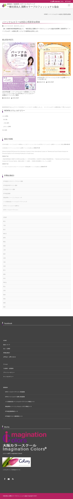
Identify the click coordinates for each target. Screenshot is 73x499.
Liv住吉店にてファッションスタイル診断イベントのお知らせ (17, 148)
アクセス (68, 1)
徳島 (4, 274)
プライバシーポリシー (9, 372)
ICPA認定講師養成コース (11, 411)
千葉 (4, 225)
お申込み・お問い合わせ (9, 357)
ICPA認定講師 (6, 193)
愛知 (4, 241)
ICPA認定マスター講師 (9, 189)
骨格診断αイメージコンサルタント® (12, 197)
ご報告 (5, 123)
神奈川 (5, 233)
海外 (4, 307)
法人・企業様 (6, 348)
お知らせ (22, 26)
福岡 (4, 302)
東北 (4, 221)
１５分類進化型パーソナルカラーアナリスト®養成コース (20, 401)
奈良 (4, 278)
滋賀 (4, 245)
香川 (4, 270)
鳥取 (4, 298)
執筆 (4, 119)
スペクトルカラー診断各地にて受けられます (57, 107)
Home (46, 14)
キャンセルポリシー (8, 376)
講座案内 (5, 387)
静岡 (4, 237)
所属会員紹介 (6, 352)
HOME (5, 340)
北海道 (5, 217)
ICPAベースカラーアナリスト (10, 209)
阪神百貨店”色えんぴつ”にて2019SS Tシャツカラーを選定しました (22, 107)
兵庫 (4, 266)
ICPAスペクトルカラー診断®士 (11, 205)
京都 (4, 258)
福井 (4, 254)
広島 (4, 290)
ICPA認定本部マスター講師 (10, 185)
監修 (3, 130)
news (17, 26)
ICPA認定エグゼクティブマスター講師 (13, 181)
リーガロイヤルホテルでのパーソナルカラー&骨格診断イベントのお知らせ (21, 166)
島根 (4, 294)
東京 (4, 229)
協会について (6, 344)
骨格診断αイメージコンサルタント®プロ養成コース (18, 406)
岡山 (4, 286)
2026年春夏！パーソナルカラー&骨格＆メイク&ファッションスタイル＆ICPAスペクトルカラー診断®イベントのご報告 (32, 144)
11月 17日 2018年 (8, 26)
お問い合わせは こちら (57, 1)
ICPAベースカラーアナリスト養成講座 (15, 392)
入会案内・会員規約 (8, 368)
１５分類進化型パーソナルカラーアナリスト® (15, 201)
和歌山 (5, 282)
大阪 (4, 262)
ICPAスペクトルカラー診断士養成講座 (15, 396)
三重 (4, 250)
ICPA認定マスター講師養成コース (14, 416)
